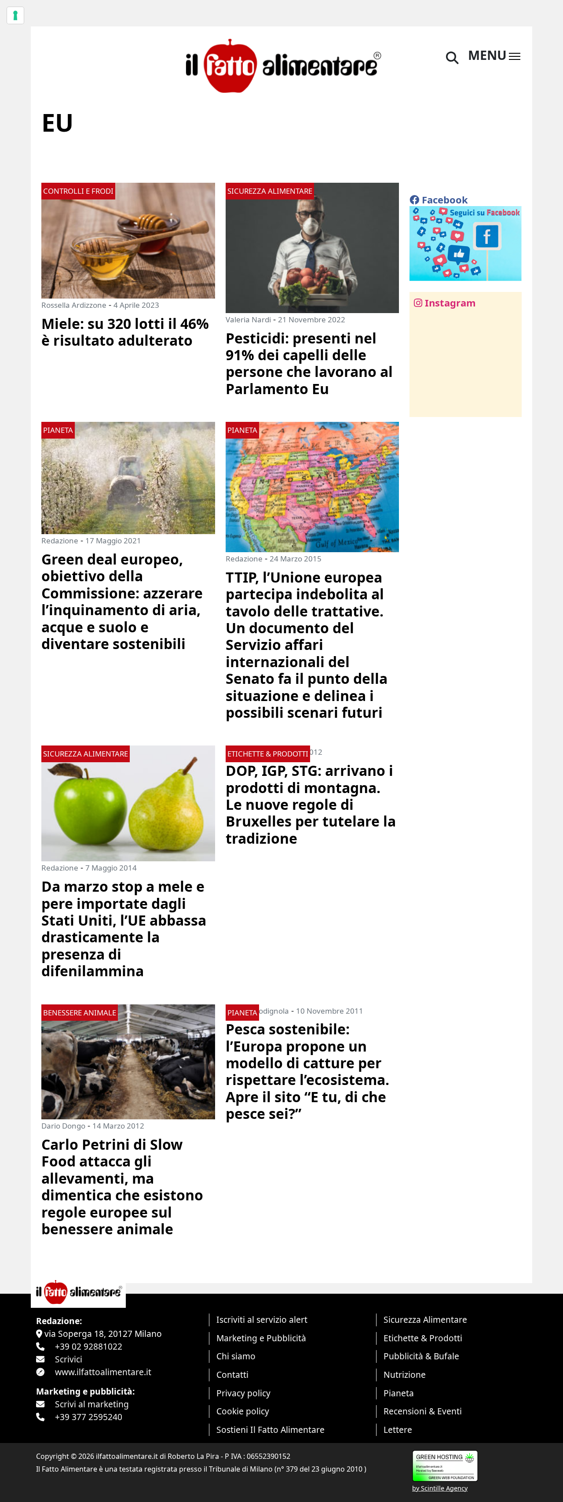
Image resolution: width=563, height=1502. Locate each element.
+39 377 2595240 (88, 1417)
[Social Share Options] (422, 405)
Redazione (59, 540)
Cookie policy (242, 1411)
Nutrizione (405, 1374)
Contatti (232, 1374)
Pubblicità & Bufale (421, 1356)
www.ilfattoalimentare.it (103, 1372)
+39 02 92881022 (88, 1346)
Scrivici (68, 1359)
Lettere (398, 1430)
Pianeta (399, 1393)
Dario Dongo (63, 1126)
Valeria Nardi (248, 319)
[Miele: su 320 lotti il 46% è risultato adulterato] (128, 240)
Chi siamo (236, 1356)
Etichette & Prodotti (423, 1338)
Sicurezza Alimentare (425, 1319)
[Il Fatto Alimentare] (281, 64)
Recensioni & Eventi (423, 1411)
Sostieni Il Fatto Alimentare (270, 1430)
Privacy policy (243, 1393)
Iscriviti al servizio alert (261, 1319)
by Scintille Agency (440, 1488)
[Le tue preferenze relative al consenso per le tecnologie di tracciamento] (15, 15)
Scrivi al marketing (92, 1404)
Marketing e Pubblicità (261, 1338)
